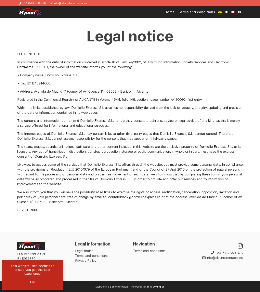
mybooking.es (156, 286)
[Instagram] (240, 246)
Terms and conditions (196, 12)
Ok (32, 282)
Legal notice (84, 251)
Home (170, 12)
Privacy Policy (85, 260)
